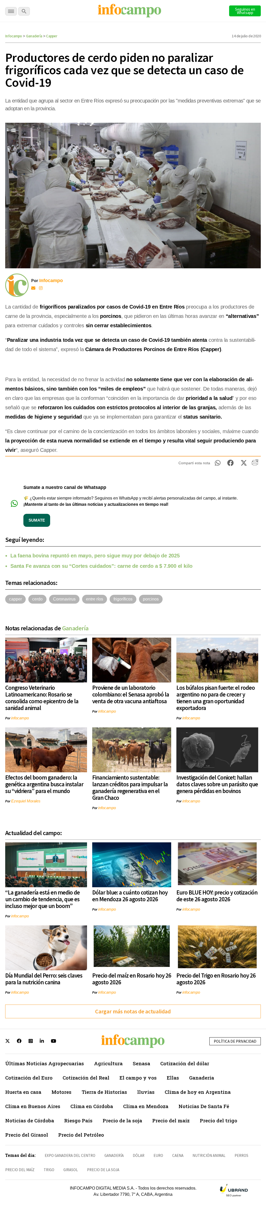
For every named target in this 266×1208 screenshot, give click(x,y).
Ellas (173, 1077)
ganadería (114, 1155)
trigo (49, 1169)
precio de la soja (103, 1169)
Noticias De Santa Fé (203, 1106)
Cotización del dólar (184, 1063)
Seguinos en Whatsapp (245, 11)
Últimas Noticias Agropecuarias (44, 1063)
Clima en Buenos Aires (32, 1106)
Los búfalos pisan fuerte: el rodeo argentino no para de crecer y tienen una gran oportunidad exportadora (215, 698)
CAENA (177, 1155)
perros (241, 1155)
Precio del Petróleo (81, 1134)
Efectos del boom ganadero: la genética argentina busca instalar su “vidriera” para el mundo (44, 784)
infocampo (20, 718)
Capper (51, 35)
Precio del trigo (218, 1120)
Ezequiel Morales (26, 801)
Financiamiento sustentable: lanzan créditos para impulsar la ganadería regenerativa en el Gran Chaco (130, 787)
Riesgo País (78, 1120)
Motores (61, 1092)
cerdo (37, 599)
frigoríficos (123, 599)
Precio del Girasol (26, 1134)
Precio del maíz (171, 1120)
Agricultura (108, 1063)
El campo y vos (138, 1077)
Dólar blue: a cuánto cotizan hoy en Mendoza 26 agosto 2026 (130, 896)
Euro (158, 1155)
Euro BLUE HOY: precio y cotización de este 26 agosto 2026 (216, 896)
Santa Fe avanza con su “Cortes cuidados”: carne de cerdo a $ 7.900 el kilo (101, 566)
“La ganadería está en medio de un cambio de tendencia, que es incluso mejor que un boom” (42, 899)
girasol (70, 1169)
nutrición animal (208, 1155)
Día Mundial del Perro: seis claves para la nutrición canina (43, 979)
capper (15, 599)
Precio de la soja (122, 1120)
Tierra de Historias (104, 1092)
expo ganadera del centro (70, 1155)
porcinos (151, 599)
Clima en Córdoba (91, 1106)
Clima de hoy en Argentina (198, 1092)
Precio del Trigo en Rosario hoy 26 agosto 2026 (216, 979)
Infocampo (13, 35)
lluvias (146, 1092)
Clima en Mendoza (145, 1106)
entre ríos (94, 599)
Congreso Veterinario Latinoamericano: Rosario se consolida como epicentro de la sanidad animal (41, 698)
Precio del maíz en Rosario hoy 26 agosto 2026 (131, 979)
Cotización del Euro (28, 1077)
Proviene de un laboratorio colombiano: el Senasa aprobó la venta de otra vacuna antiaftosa (130, 694)
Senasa (141, 1063)
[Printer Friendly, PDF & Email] (255, 464)
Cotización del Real (86, 1077)
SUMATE (37, 520)
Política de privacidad (235, 1041)
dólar (138, 1155)
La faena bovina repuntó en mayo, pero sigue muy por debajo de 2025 (95, 555)
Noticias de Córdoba (29, 1120)
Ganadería (34, 35)
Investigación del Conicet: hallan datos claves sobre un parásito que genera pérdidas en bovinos (217, 784)
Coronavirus (64, 599)
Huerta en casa (23, 1092)
